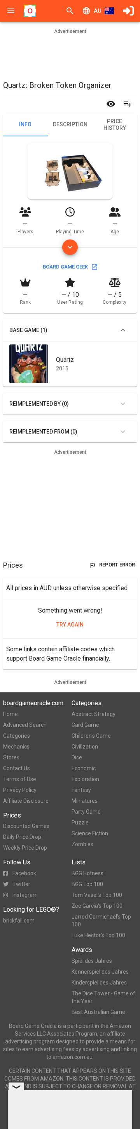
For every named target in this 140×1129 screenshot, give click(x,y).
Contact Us (16, 768)
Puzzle (80, 822)
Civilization (85, 746)
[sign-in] (128, 11)
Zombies (82, 844)
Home (10, 714)
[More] (70, 247)
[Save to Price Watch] (110, 103)
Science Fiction (90, 833)
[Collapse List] (123, 330)
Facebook (24, 873)
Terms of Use (19, 779)
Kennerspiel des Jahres (100, 972)
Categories (16, 736)
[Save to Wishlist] (127, 103)
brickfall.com (19, 920)
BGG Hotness (87, 873)
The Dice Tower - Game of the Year (103, 997)
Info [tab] (25, 124)
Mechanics (16, 746)
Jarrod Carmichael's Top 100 (101, 921)
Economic (84, 768)
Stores (11, 757)
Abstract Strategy (94, 714)
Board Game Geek (65, 267)
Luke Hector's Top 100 (98, 935)
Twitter (21, 884)
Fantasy (81, 790)
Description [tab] (70, 124)
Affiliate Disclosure (26, 801)
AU (98, 10)
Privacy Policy (20, 790)
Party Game (86, 812)
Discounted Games (26, 826)
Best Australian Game (98, 1012)
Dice (77, 757)
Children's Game (91, 736)
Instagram (25, 895)
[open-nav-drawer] (11, 11)
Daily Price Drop (22, 837)
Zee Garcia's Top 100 (97, 906)
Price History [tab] (114, 124)
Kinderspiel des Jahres (99, 982)
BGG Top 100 (87, 884)
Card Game (85, 725)
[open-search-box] (70, 11)
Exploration (85, 779)
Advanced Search (25, 725)
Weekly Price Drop (25, 848)
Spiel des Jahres (92, 961)
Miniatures (85, 801)
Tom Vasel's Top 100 (97, 895)
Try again (70, 624)
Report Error (117, 565)
